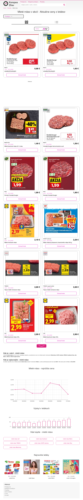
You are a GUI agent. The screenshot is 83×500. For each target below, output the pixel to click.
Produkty (42, 2)
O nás (6, 493)
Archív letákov (8, 492)
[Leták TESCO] (51, 467)
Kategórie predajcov (33, 2)
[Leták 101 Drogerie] (71, 467)
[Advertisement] (41, 93)
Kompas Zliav (13, 3)
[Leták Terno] (12, 467)
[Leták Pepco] (32, 467)
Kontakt (7, 495)
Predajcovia (23, 2)
